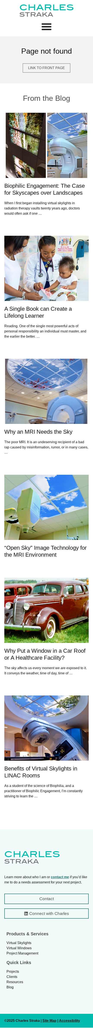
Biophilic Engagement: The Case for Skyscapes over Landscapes (44, 189)
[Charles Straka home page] (46, 10)
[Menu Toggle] (46, 26)
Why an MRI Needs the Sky (38, 432)
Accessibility (69, 1020)
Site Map (49, 1020)
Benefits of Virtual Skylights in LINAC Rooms (40, 771)
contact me (60, 877)
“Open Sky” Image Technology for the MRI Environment (45, 551)
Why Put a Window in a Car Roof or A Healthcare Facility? (44, 654)
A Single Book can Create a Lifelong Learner (38, 312)
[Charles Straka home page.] (32, 857)
